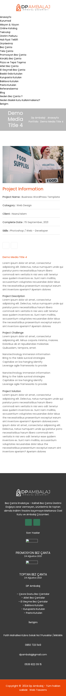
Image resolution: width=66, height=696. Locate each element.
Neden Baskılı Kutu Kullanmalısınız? (20, 100)
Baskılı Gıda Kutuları (11, 73)
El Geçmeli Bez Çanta (12, 69)
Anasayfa (5, 17)
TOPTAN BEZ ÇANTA (33, 574)
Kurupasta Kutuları (10, 77)
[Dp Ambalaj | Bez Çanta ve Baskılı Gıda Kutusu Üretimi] (33, 7)
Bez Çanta (6, 47)
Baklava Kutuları (9, 81)
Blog (2, 92)
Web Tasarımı (38, 690)
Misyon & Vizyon (9, 24)
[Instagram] (6, 245)
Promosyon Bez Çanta (13, 54)
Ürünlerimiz (6, 43)
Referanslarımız (9, 88)
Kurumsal (5, 20)
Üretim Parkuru (8, 36)
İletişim (4, 104)
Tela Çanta (6, 51)
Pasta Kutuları (8, 85)
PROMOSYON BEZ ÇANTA (33, 553)
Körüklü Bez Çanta (10, 58)
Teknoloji (5, 32)
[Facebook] (14, 245)
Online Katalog (8, 28)
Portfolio (33, 121)
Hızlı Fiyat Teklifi (9, 39)
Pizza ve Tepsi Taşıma (13, 62)
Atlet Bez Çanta (9, 66)
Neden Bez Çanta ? (11, 96)
